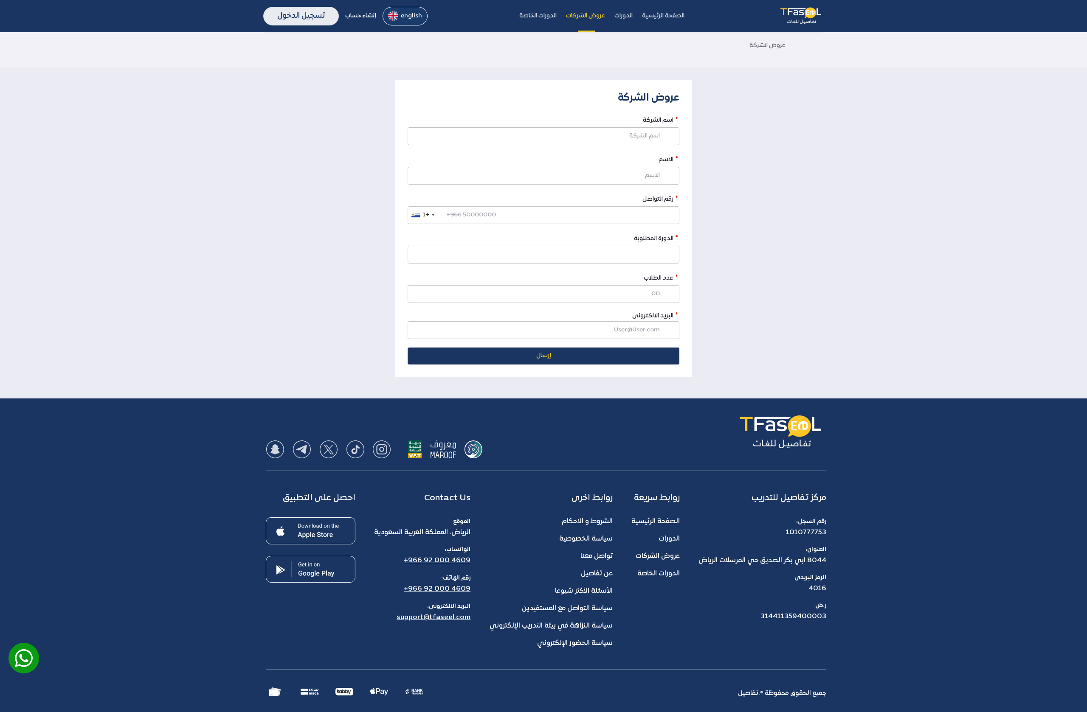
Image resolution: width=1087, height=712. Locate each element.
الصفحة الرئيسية (655, 521)
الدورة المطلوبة (653, 239)
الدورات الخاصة (658, 573)
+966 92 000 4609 (437, 560)
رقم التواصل (657, 200)
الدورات (669, 539)
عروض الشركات (658, 556)
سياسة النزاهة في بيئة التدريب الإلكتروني (551, 626)
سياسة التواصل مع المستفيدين (567, 608)
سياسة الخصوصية (586, 539)
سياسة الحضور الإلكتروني (575, 643)
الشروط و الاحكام (587, 521)
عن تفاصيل (597, 573)
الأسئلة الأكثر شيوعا (584, 591)
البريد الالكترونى (652, 316)
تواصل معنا (596, 556)
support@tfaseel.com (433, 617)
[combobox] (422, 215)
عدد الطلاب (658, 279)
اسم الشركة (658, 121)
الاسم (666, 160)
